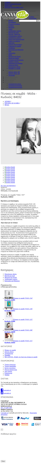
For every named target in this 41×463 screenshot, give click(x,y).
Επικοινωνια (8, 373)
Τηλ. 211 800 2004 (6, 408)
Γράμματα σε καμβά (14, 46)
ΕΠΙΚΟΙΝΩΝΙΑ (8, 89)
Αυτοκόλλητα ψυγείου (15, 87)
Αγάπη (10, 29)
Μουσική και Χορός (14, 56)
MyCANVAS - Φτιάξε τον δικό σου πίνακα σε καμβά (21, 357)
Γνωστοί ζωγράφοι (14, 24)
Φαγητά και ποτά (13, 32)
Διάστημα (11, 43)
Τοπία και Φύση (13, 65)
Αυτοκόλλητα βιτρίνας (15, 85)
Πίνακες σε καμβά (10, 350)
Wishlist (7, 375)
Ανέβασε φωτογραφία (32, 17)
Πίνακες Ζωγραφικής (12, 21)
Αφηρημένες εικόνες (14, 38)
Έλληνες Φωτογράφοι (15, 44)
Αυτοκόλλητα (9, 353)
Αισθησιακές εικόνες (14, 31)
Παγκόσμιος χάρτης (14, 67)
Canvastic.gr (4, 413)
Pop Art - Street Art (14, 34)
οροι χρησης (8, 371)
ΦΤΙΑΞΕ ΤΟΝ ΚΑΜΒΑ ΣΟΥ (14, 7)
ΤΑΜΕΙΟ (7, 2)
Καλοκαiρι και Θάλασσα (15, 49)
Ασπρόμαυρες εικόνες (15, 36)
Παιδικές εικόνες (13, 61)
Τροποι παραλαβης (10, 366)
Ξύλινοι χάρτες (9, 352)
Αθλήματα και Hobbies (15, 63)
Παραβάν (7, 355)
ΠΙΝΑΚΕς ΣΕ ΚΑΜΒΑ (34, 15)
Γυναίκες (11, 26)
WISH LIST (8, 6)
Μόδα (10, 55)
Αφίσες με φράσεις (14, 41)
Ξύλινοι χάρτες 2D (14, 73)
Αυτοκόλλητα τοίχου (14, 84)
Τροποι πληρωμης (10, 364)
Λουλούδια (11, 53)
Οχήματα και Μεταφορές (16, 60)
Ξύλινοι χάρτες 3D (14, 72)
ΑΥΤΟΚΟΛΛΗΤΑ (9, 82)
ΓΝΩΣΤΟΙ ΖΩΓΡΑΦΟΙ (10, 79)
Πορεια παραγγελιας (11, 369)
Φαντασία (11, 27)
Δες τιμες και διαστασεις (8, 185)
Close (3, 461)
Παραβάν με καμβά (14, 68)
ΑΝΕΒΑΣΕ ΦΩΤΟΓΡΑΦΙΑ (11, 77)
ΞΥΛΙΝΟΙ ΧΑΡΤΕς (9, 70)
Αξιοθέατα (11, 48)
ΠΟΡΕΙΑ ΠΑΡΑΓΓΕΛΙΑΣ (13, 4)
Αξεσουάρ (11, 75)
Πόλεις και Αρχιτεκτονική (16, 39)
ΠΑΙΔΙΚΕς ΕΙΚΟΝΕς (9, 80)
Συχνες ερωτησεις (10, 368)
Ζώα (9, 51)
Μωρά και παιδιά (13, 58)
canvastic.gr (7, 390)
